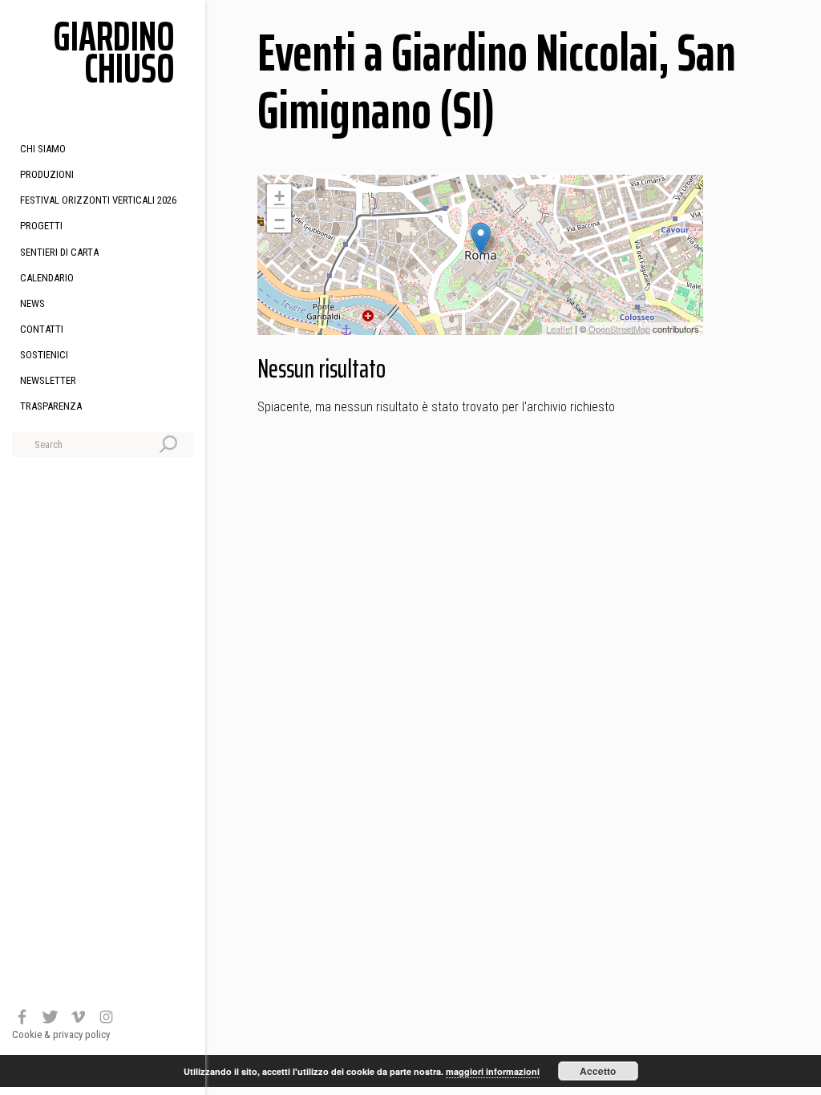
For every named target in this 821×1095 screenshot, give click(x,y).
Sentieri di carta (59, 252)
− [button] (279, 220)
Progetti (41, 226)
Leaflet (559, 328)
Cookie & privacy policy (61, 1034)
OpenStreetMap (619, 328)
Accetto (598, 1071)
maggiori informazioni (493, 1071)
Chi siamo (43, 149)
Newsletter (48, 380)
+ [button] (279, 196)
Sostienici (44, 355)
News (32, 303)
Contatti (41, 329)
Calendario (47, 278)
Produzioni (47, 174)
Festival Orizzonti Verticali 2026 (98, 200)
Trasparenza (51, 406)
